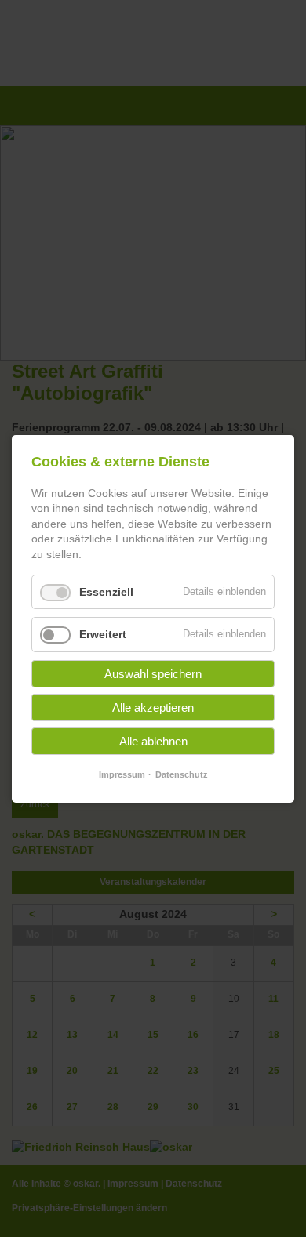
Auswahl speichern (153, 673)
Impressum (122, 774)
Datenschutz (181, 774)
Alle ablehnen (153, 741)
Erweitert (102, 634)
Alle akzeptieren (153, 707)
